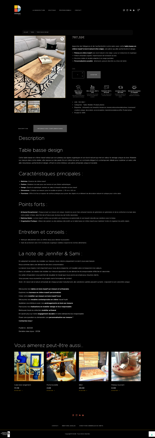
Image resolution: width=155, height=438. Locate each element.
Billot (81, 385)
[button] (62, 39)
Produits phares (99, 105)
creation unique (79, 110)
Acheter (94, 74)
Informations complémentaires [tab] (50, 128)
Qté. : (74, 69)
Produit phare (127, 110)
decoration (89, 110)
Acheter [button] (17, 390)
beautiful (96, 107)
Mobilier (90, 105)
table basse (28, 158)
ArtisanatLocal (87, 107)
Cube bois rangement (22, 385)
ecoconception (99, 110)
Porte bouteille (52, 385)
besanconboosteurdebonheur (117, 107)
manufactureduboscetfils (113, 110)
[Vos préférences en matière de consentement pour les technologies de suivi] (152, 435)
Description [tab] (23, 128)
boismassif (131, 107)
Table (32, 32)
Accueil (26, 32)
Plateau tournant (117, 385)
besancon (102, 107)
